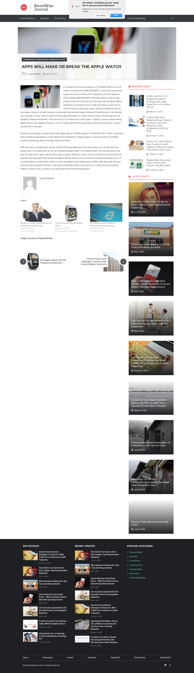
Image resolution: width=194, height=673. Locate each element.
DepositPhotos (46, 238)
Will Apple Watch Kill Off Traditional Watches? (53, 261)
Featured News (27, 18)
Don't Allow (101, 15)
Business (44, 18)
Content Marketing (136, 18)
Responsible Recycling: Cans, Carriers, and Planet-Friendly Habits (158, 163)
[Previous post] (23, 262)
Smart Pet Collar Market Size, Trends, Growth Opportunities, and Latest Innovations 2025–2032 (159, 145)
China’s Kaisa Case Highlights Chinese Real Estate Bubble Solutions (94, 262)
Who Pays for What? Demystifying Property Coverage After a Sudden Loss (150, 482)
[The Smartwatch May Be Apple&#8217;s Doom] (71, 212)
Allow (116, 15)
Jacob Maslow (35, 74)
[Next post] (123, 262)
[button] (172, 18)
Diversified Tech (57, 60)
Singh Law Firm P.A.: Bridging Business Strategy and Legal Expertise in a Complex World (158, 101)
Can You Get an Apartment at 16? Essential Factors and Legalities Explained (150, 323)
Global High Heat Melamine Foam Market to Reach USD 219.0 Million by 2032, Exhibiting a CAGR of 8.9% (159, 124)
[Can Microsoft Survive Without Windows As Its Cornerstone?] (106, 212)
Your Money (60, 18)
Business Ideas (136, 569)
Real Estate (134, 573)
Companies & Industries (35, 60)
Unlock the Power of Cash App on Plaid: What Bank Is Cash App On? (52, 636)
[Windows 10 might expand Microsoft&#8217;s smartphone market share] (36, 212)
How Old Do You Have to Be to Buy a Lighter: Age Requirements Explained (150, 204)
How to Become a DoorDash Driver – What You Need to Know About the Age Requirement (150, 284)
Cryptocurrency (136, 565)
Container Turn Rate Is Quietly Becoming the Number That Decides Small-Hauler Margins (149, 403)
